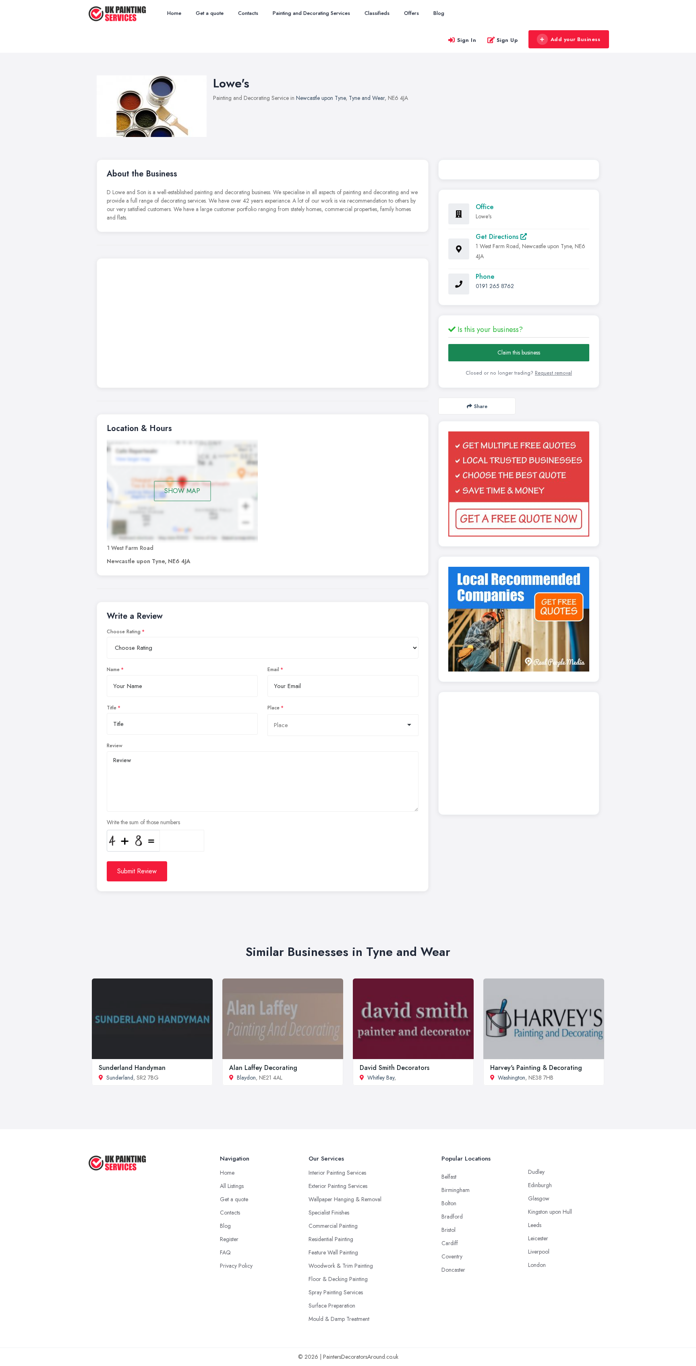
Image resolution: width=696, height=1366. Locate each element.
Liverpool (538, 1252)
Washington (511, 1078)
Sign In (466, 40)
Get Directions (498, 236)
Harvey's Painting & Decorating (536, 1067)
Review (114, 745)
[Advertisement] (262, 325)
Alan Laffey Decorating (263, 1067)
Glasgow (538, 1198)
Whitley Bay (380, 1078)
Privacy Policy (236, 1266)
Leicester (538, 1238)
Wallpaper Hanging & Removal (345, 1199)
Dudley (536, 1172)
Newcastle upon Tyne (321, 98)
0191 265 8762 (495, 286)
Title (111, 707)
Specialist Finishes (329, 1212)
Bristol (448, 1230)
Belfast (448, 1177)
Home (174, 13)
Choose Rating (124, 631)
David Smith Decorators (394, 1067)
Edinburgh (540, 1185)
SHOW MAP (182, 490)
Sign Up (507, 40)
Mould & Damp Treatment (339, 1319)
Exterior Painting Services (338, 1186)
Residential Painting (331, 1239)
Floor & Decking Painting (338, 1279)
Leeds (534, 1225)
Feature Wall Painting (333, 1252)
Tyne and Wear (367, 98)
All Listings (232, 1186)
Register (229, 1239)
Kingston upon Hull (550, 1212)
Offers (411, 13)
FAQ (225, 1252)
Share (480, 406)
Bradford (452, 1217)
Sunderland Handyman (132, 1067)
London (537, 1265)
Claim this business (518, 352)
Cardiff (449, 1243)
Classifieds (377, 13)
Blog (438, 13)
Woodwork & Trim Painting (341, 1266)
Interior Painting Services (337, 1173)
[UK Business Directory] (518, 619)
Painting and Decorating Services (311, 13)
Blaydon (246, 1078)
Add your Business (576, 39)
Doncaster (453, 1270)
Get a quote (210, 13)
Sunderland (119, 1078)
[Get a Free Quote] (518, 484)
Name (113, 669)
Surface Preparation (332, 1306)
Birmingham (455, 1190)
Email (273, 669)
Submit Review (137, 871)
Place (273, 707)
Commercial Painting (333, 1226)
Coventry (451, 1256)
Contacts (248, 13)
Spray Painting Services (336, 1292)
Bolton (448, 1203)
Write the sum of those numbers (143, 822)
